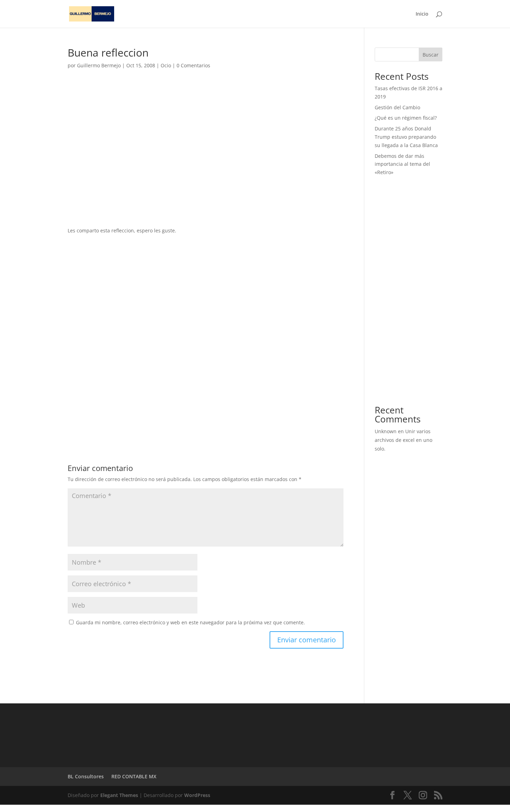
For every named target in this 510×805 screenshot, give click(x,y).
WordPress (197, 795)
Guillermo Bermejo (99, 65)
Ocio (166, 65)
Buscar (431, 54)
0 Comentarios (193, 65)
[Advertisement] (205, 138)
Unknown (386, 431)
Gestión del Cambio (397, 107)
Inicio (422, 14)
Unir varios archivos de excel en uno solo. (403, 440)
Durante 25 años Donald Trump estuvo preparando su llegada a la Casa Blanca (406, 136)
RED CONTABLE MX (133, 776)
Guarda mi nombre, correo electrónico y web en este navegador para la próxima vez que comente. (190, 622)
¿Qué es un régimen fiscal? (406, 117)
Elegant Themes (119, 795)
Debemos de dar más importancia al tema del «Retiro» (402, 164)
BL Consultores (86, 776)
